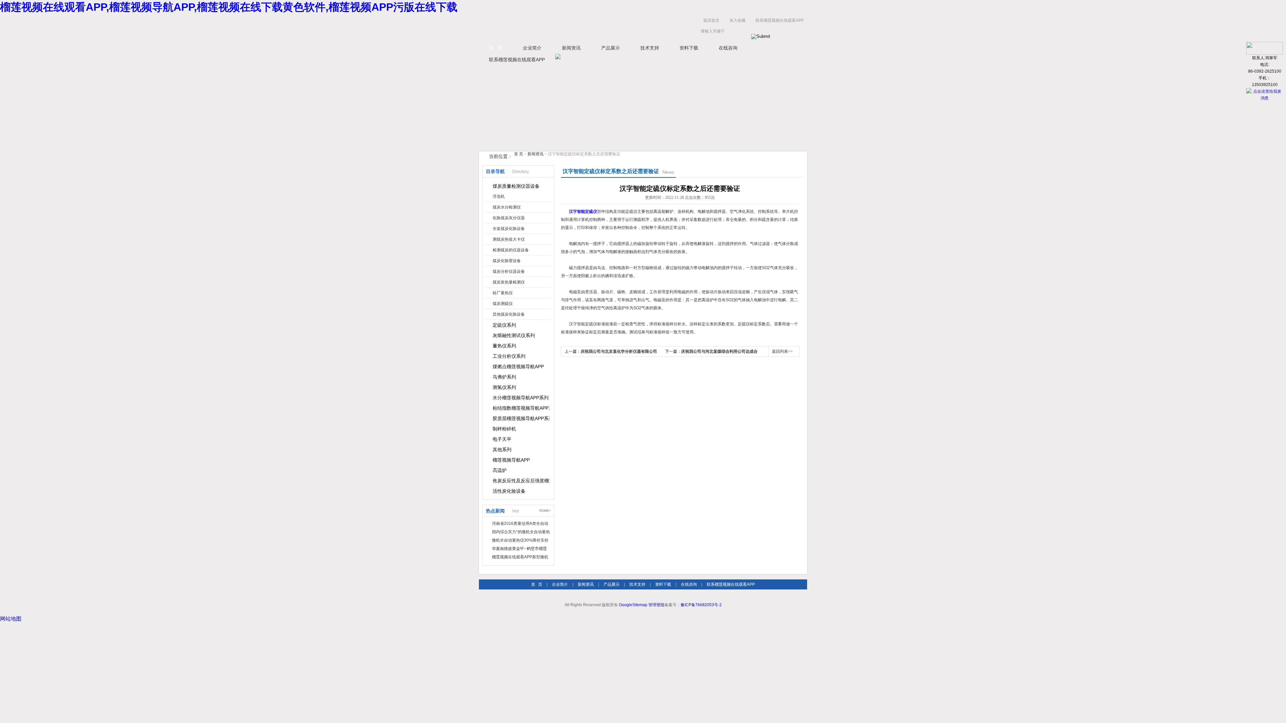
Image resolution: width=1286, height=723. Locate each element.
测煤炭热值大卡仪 (509, 239)
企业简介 (532, 48)
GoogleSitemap (633, 604)
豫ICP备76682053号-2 (701, 604)
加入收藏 (737, 20)
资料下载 (689, 48)
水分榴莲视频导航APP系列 (521, 397)
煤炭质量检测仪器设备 (516, 186)
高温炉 (500, 470)
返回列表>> (782, 351)
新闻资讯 (571, 48)
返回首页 (711, 20)
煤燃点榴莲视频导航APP (518, 366)
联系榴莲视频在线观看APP (780, 20)
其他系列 (502, 449)
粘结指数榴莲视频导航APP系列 (521, 408)
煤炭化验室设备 (507, 260)
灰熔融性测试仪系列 (514, 335)
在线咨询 (728, 48)
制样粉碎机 (504, 428)
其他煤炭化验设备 (509, 314)
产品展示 (610, 48)
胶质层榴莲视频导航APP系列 (521, 418)
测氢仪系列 (504, 387)
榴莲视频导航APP (511, 460)
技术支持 (649, 48)
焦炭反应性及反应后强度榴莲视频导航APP (521, 480)
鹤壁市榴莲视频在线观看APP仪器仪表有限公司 (546, 27)
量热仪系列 (504, 345)
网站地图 (10, 619)
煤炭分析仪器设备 (509, 271)
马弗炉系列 (504, 377)
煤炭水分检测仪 (507, 207)
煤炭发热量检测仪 (509, 282)
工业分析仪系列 (509, 356)
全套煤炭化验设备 (509, 228)
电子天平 (502, 439)
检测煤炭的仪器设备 (511, 250)
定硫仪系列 (504, 325)
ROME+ (545, 510)
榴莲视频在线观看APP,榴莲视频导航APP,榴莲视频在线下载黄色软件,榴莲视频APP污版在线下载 (228, 7)
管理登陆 (656, 604)
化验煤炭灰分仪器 (509, 218)
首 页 (495, 48)
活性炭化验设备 (509, 491)
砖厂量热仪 (503, 293)
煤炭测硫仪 (503, 303)
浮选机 (499, 196)
